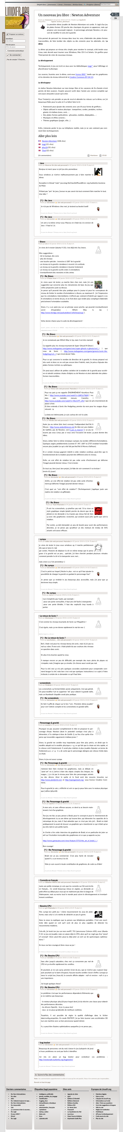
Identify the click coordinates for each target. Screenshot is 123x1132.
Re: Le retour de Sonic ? (55, 638)
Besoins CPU (45, 906)
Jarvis (51, 595)
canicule (41, 1105)
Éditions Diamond (73, 1101)
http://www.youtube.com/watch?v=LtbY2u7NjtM (69, 395)
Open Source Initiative (75, 1116)
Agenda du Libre (73, 1094)
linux (40, 1116)
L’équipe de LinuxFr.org (103, 1098)
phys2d (45, 147)
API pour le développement (104, 1114)
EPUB (104, 155)
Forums (67, 4)
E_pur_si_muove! (76, 430)
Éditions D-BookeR (74, 1098)
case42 (51, 803)
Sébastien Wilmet (51, 882)
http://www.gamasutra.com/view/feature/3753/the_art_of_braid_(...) (70, 841)
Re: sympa (49, 565)
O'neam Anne (51, 278)
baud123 (82, 20)
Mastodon (73, 388)
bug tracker (45, 1043)
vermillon (50, 957)
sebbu (47, 541)
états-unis (42, 1114)
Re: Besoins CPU (52, 956)
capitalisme (42, 1109)
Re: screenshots (51, 698)
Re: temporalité (16, 1105)
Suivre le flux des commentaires (51, 1075)
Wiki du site (99, 1107)
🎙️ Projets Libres (92, 4)
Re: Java (48, 201)
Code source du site (102, 1116)
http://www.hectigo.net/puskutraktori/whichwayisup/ (62, 313)
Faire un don (100, 1096)
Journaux (52, 4)
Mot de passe (10, 44)
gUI (46, 908)
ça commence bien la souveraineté (22, 1109)
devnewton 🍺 (52, 202)
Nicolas (51, 420)
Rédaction (77, 4)
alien (12, 1098)
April (69, 1096)
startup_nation (43, 1112)
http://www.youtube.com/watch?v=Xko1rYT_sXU (64, 401)
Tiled (44, 151)
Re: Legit (13, 1112)
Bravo (42, 242)
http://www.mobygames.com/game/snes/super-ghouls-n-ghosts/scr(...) (71, 348)
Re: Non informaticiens (18, 1094)
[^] (41, 201)
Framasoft (71, 1109)
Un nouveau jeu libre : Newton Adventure (69, 15)
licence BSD (80, 74)
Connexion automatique (16, 51)
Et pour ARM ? (15, 1114)
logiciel (53, 21)
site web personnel (61, 165)
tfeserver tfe (49, 165)
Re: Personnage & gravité (56, 763)
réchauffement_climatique (47, 1103)
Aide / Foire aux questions (104, 1103)
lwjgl (90, 66)
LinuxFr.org (17, 16)
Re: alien (13, 1096)
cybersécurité (43, 1118)
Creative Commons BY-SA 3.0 (81, 77)
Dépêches (41, 4)
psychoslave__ (52, 640)
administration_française (47, 1107)
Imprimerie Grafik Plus (74, 1118)
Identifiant (9, 38)
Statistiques (99, 1112)
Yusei (54, 504)
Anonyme (48, 20)
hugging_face (43, 1101)
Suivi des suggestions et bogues (106, 1105)
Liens (60, 4)
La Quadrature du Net (74, 1112)
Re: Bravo (49, 276)
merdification (43, 1098)
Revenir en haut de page (42, 1082)
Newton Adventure (49, 141)
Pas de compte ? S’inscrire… (16, 59)
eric (46, 244)
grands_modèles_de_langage (48, 1096)
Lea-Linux (71, 1114)
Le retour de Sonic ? (49, 616)
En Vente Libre (72, 1107)
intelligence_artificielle (46, 1094)
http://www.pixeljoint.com (51, 780)
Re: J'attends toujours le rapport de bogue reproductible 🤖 (29, 1101)
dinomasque (49, 618)
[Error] (13, 1116)
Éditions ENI (71, 1105)
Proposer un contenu (16, 34)
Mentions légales (101, 1094)
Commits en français (49, 880)
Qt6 (12, 1107)
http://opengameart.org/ (74, 780)
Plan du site (99, 1118)
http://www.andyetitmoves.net (62, 427)
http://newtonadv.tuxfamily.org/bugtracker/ (56, 1060)
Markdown (94, 155)
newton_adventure (63, 21)
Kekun (53, 388)
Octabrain (48, 685)
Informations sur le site (103, 1101)
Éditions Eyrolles (73, 1103)
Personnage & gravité (49, 723)
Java (42, 163)
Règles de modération (103, 1109)
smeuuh (48, 725)
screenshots (45, 683)
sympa (43, 539)
